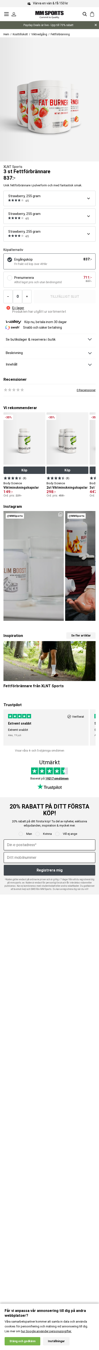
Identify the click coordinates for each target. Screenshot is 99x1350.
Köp (24, 470)
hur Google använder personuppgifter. (46, 1331)
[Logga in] (14, 14)
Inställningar (56, 1341)
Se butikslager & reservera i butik (30, 339)
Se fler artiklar (81, 635)
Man (29, 834)
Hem (6, 34)
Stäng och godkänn (22, 1341)
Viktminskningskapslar (21, 487)
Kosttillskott (20, 34)
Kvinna (47, 834)
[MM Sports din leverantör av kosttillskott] (49, 14)
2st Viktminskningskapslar (67, 487)
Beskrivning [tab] (14, 353)
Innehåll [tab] (11, 364)
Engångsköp (23, 259)
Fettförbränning (60, 34)
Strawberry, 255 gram (24, 196)
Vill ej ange (70, 834)
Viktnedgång (39, 34)
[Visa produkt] (12, 478)
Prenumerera (24, 278)
